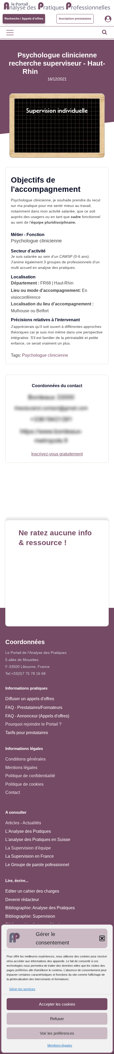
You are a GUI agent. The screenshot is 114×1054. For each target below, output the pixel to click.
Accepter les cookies (57, 1004)
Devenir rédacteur (22, 899)
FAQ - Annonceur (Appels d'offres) (37, 716)
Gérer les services (22, 989)
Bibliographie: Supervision (30, 916)
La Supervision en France (29, 856)
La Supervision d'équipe (28, 848)
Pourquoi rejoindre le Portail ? (33, 724)
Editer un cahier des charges (32, 891)
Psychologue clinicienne (45, 355)
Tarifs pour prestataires (26, 732)
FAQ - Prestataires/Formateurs (33, 707)
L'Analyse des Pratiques (28, 831)
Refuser (57, 1018)
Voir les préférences (57, 1033)
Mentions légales (59, 1045)
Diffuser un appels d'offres (29, 698)
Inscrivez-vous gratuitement (57, 454)
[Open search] (104, 32)
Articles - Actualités (23, 823)
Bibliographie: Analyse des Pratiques (40, 908)
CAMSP (65, 256)
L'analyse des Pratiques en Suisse (37, 839)
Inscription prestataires (75, 18)
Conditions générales (25, 759)
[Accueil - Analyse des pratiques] (57, 6)
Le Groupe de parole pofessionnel (37, 864)
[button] (102, 938)
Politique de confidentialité (30, 775)
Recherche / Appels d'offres (24, 18)
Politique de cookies (24, 784)
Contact (12, 792)
